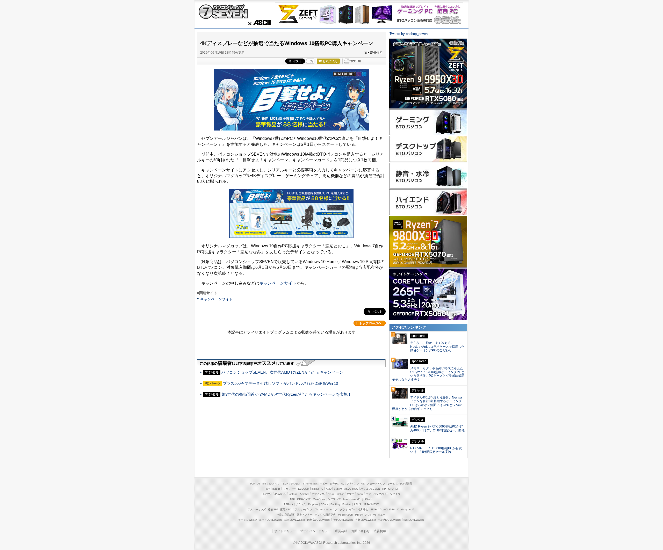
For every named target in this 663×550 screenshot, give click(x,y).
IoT (264, 483)
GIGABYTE (304, 499)
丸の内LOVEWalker (389, 519)
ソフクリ (395, 494)
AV (342, 483)
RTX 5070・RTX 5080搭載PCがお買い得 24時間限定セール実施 (436, 450)
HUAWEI (267, 494)
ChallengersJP (405, 509)
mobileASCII (345, 514)
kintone (293, 494)
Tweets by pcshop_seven (409, 34)
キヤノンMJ (318, 494)
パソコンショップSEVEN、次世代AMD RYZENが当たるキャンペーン (282, 372)
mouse (276, 488)
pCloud (368, 499)
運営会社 (341, 531)
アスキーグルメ (304, 509)
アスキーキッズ (257, 509)
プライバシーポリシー (315, 531)
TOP (252, 483)
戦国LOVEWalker (413, 519)
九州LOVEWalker (365, 519)
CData (324, 504)
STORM (393, 488)
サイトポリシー (285, 531)
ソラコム (301, 504)
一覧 (310, 61)
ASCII (258, 22)
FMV (267, 488)
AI (258, 483)
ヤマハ (350, 494)
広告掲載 (380, 531)
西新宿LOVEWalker (318, 519)
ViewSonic (319, 499)
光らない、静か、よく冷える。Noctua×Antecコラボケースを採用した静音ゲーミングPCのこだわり (437, 346)
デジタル (296, 483)
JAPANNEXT (371, 504)
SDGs (373, 509)
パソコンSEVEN (370, 488)
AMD (329, 488)
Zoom (360, 494)
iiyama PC (317, 488)
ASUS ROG (351, 488)
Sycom (338, 488)
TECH (284, 483)
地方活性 (363, 509)
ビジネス (274, 483)
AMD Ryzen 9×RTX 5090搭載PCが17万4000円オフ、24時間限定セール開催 (437, 428)
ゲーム (391, 483)
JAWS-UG (280, 494)
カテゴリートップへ (370, 323)
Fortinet (346, 504)
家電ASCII (286, 509)
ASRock (288, 504)
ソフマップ (334, 499)
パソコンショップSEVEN (223, 11)
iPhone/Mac (310, 483)
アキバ (351, 483)
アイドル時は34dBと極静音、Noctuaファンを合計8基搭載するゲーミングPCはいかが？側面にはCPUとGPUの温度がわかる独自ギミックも (427, 403)
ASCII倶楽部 (405, 483)
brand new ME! (352, 499)
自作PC (334, 483)
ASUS (357, 504)
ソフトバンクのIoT (377, 494)
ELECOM (303, 488)
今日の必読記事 (286, 514)
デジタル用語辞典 (325, 514)
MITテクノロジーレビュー (370, 514)
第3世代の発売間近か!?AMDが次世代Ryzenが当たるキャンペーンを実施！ (286, 394)
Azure (331, 494)
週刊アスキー (305, 514)
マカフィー (289, 488)
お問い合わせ (360, 531)
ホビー (324, 483)
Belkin (340, 494)
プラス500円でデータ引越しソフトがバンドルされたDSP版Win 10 (280, 383)
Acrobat (304, 494)
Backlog (335, 504)
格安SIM (273, 509)
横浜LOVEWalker (294, 519)
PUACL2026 (387, 509)
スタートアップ (376, 483)
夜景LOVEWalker (343, 519)
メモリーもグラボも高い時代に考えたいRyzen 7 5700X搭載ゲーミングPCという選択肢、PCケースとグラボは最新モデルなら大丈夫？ (428, 373)
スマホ (361, 483)
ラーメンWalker (247, 519)
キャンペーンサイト (278, 283)
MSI (292, 499)
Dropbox (313, 504)
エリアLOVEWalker (270, 519)
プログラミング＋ (345, 509)
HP (384, 488)
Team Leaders (323, 509)
